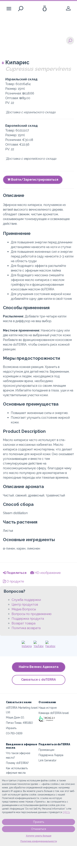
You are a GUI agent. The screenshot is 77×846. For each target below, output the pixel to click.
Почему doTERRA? (17, 762)
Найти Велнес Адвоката (38, 667)
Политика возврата (26, 628)
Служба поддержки (26, 600)
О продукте (15, 581)
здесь (66, 812)
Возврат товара (24, 623)
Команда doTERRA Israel (53, 713)
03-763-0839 (14, 733)
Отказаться (38, 829)
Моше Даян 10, (15, 717)
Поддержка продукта (28, 618)
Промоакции (46, 749)
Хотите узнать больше (38, 835)
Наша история (47, 707)
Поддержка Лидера (50, 755)
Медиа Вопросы (24, 609)
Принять (38, 821)
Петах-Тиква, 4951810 (19, 722)
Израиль (11, 728)
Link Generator (47, 760)
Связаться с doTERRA (38, 679)
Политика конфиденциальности (38, 841)
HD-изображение (47, 573)
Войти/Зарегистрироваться (34, 179)
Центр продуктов (25, 604)
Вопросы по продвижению (32, 614)
